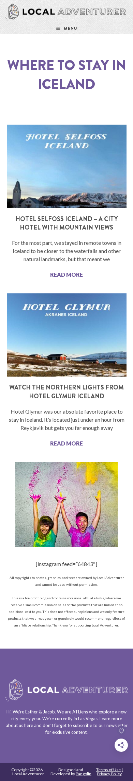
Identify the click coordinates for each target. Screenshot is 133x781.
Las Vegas (88, 718)
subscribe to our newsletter (100, 725)
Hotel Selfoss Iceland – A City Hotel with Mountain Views (66, 223)
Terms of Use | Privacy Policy (109, 771)
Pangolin (83, 773)
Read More (66, 274)
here (28, 725)
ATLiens (80, 711)
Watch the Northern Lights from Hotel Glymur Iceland (66, 391)
